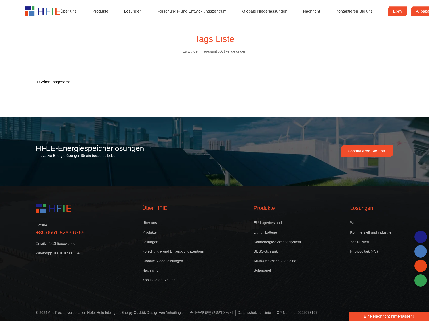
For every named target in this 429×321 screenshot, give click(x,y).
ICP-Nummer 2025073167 (297, 313)
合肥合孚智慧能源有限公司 (211, 313)
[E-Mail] (420, 266)
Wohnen (357, 223)
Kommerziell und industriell (371, 232)
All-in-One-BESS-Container (275, 261)
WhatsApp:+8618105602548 (58, 253)
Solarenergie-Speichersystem (277, 242)
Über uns (68, 11)
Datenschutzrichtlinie (254, 313)
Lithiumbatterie (265, 232)
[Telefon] (420, 251)
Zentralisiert (359, 242)
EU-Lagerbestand (268, 223)
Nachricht (311, 11)
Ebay (397, 11)
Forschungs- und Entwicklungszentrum (192, 11)
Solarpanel (262, 270)
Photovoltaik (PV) (364, 251)
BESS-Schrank (266, 251)
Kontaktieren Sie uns (354, 11)
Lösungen (133, 11)
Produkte (100, 11)
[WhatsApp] (420, 237)
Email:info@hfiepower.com (57, 243)
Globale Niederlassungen (264, 11)
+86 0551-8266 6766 (60, 233)
